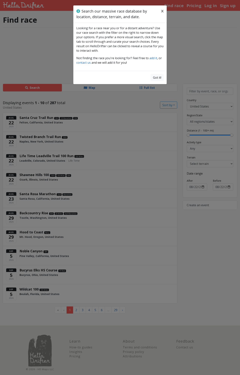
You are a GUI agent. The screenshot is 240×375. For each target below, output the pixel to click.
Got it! (157, 77)
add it (153, 58)
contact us (83, 63)
